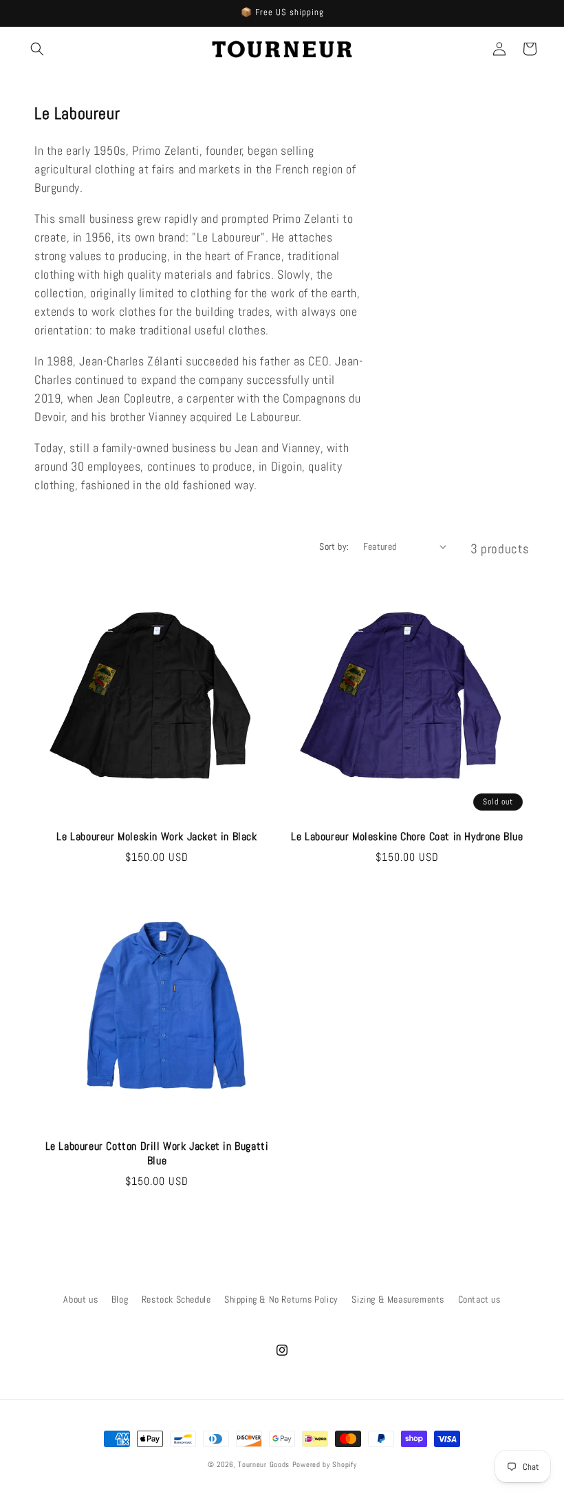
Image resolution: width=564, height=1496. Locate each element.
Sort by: (334, 546)
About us (80, 1299)
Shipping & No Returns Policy (281, 1299)
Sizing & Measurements (397, 1299)
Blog (119, 1299)
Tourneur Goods (264, 1464)
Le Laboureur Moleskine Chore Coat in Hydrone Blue (407, 837)
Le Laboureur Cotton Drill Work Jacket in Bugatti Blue (157, 1154)
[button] (37, 49)
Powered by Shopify (324, 1464)
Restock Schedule (176, 1299)
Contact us (479, 1299)
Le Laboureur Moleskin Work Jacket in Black (156, 837)
